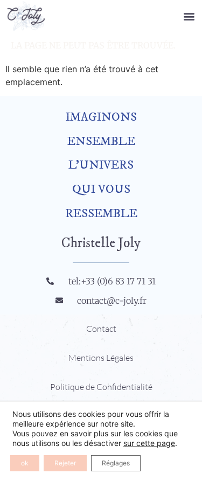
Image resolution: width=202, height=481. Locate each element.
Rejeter (65, 463)
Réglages (116, 463)
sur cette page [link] (149, 443)
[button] (189, 16)
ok (25, 463)
